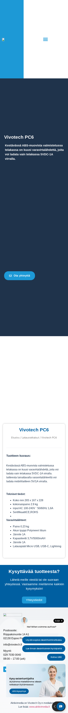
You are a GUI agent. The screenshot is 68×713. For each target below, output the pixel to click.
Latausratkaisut (30, 437)
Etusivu (15, 437)
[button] (45, 39)
